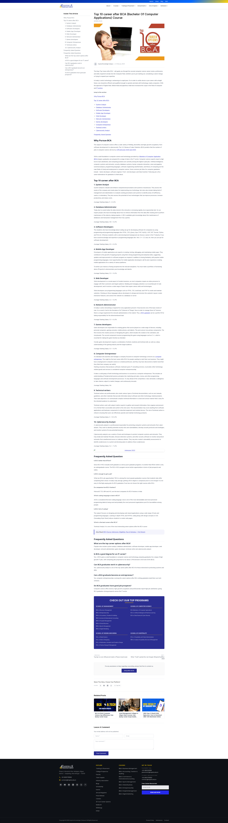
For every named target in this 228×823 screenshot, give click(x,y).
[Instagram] (69, 784)
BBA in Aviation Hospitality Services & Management (144, 640)
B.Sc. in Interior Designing (102, 640)
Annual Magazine (101, 793)
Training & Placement (128, 6)
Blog (162, 1)
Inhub (157, 1)
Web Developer (101, 116)
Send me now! (155, 792)
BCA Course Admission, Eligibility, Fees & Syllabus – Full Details (124, 532)
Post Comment (101, 753)
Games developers (102, 122)
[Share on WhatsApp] (111, 685)
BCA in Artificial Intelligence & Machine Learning (143, 613)
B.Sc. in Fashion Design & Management (106, 645)
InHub (97, 811)
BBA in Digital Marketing (102, 629)
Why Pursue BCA (99, 96)
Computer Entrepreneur (103, 125)
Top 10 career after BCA (101, 100)
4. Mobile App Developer (73, 31)
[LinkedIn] (73, 784)
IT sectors (99, 88)
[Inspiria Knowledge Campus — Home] (66, 6)
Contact (166, 820)
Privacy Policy (150, 820)
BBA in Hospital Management (103, 621)
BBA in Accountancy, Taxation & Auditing (106, 615)
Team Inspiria (100, 777)
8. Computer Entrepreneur (73, 42)
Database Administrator (103, 107)
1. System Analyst (70, 23)
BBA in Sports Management (103, 626)
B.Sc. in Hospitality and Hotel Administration (142, 637)
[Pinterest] (77, 784)
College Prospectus (102, 771)
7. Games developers (71, 39)
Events (98, 790)
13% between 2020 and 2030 (126, 150)
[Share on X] (100, 685)
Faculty (98, 774)
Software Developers (103, 110)
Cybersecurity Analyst (103, 130)
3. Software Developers (72, 29)
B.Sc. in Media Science (101, 637)
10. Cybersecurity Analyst (73, 48)
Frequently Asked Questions (72, 53)
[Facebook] (60, 784)
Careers (98, 799)
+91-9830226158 (147, 770)
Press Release (100, 796)
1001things (99, 808)
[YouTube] (64, 784)
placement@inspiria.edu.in (150, 772)
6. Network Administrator (72, 37)
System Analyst (101, 105)
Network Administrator (103, 119)
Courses (115, 6)
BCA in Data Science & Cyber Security (140, 615)
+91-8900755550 (66, 777)
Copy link (118, 685)
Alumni (151, 1)
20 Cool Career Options (103, 802)
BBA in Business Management (104, 610)
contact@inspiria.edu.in (68, 780)
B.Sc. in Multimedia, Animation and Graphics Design (109, 642)
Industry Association (102, 780)
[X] (81, 784)
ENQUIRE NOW (129, 671)
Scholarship (99, 787)
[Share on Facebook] (104, 685)
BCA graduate (145, 313)
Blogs (97, 783)
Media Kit (99, 805)
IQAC (166, 1)
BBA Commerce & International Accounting (107, 618)
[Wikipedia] (85, 784)
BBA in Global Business (102, 623)
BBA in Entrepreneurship (102, 613)
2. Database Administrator (73, 26)
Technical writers (101, 128)
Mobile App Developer (103, 113)
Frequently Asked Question (102, 135)
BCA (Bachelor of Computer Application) (141, 610)
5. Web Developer (70, 34)
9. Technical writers (71, 45)
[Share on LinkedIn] (107, 685)
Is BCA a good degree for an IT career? (77, 60)
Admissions (159, 820)
